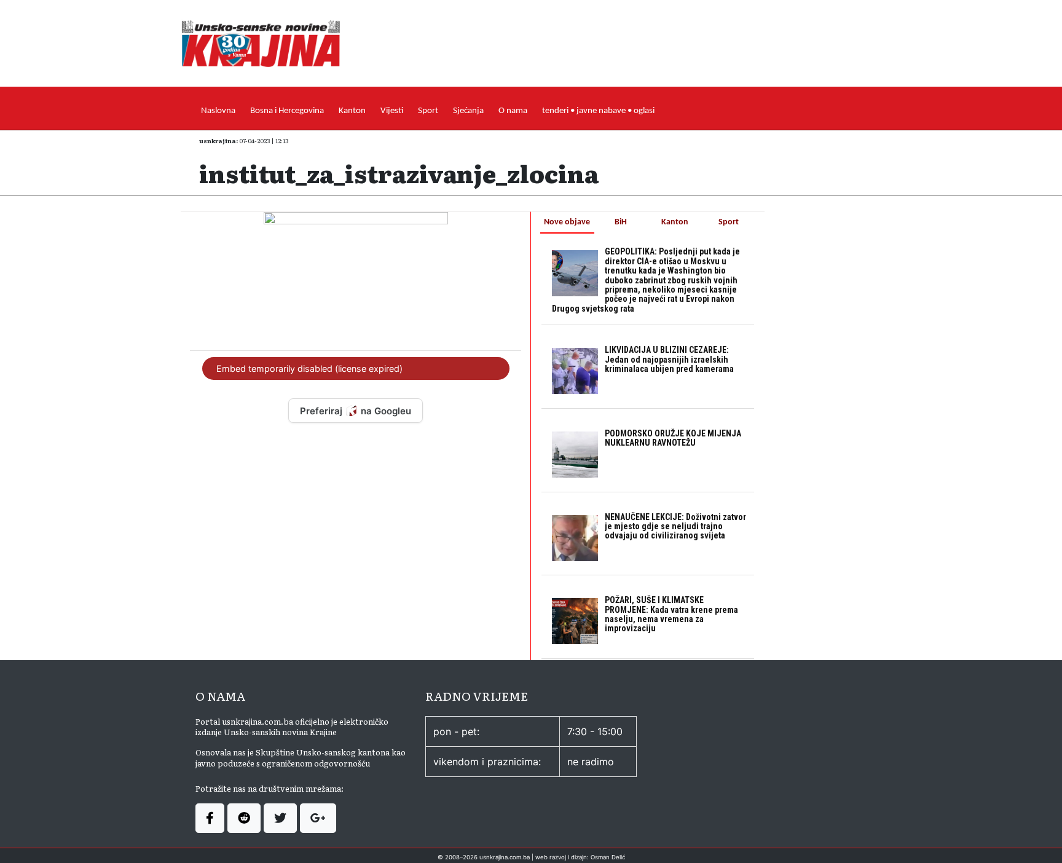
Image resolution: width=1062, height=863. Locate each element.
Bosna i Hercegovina (287, 111)
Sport (428, 111)
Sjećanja (468, 111)
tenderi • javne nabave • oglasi (598, 111)
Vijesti (391, 111)
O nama (512, 111)
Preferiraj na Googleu (355, 411)
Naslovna (218, 111)
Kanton (352, 111)
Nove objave (567, 222)
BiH (621, 222)
